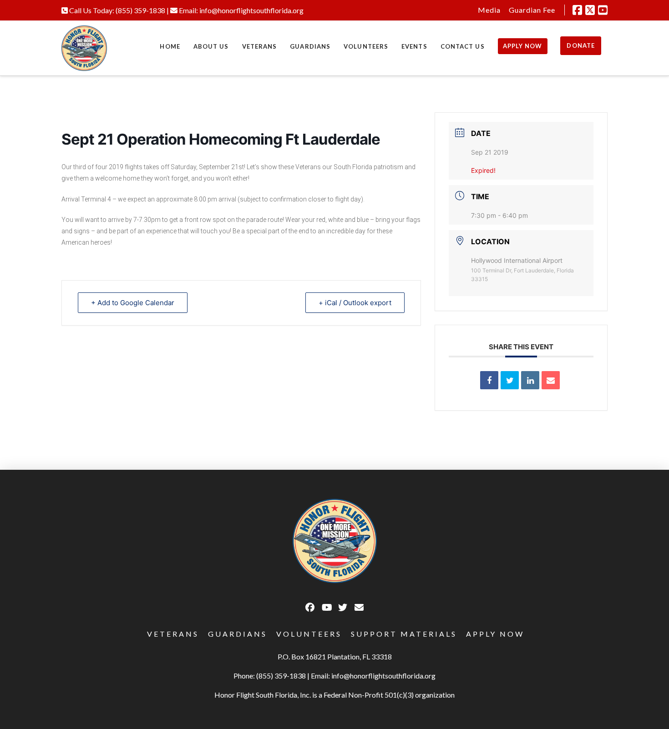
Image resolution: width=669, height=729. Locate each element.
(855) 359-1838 (140, 10)
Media (489, 9)
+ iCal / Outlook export (355, 302)
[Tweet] (510, 380)
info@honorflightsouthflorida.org (251, 10)
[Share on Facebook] (489, 380)
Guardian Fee (532, 9)
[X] (590, 10)
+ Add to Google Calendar (132, 302)
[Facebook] (577, 10)
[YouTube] (603, 10)
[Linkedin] (530, 380)
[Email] (551, 380)
